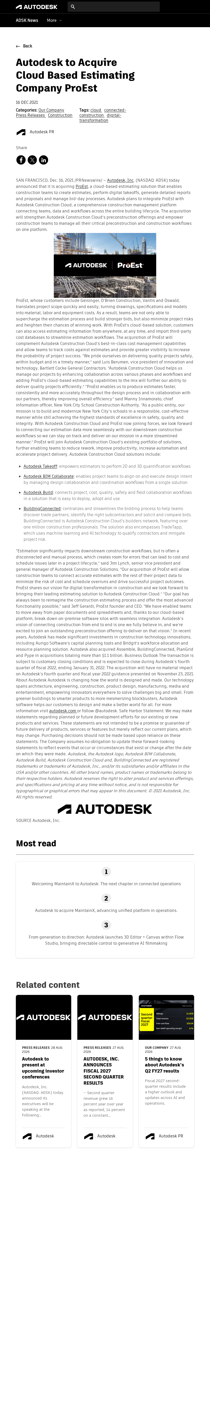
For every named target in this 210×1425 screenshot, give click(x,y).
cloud (96, 110)
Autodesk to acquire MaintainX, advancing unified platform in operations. (106, 910)
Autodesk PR (41, 132)
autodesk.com (63, 711)
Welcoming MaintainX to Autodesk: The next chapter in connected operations (106, 884)
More (52, 20)
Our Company (51, 110)
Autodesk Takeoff (40, 466)
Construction (60, 116)
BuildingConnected (42, 509)
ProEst (82, 187)
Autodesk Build (38, 492)
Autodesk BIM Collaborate (49, 476)
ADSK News (27, 21)
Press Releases (31, 116)
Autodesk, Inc (120, 181)
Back (27, 46)
